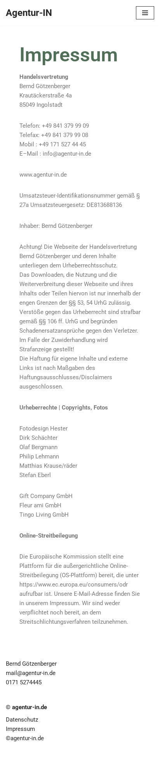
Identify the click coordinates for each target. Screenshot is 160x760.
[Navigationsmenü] (145, 12)
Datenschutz (22, 719)
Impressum (20, 728)
